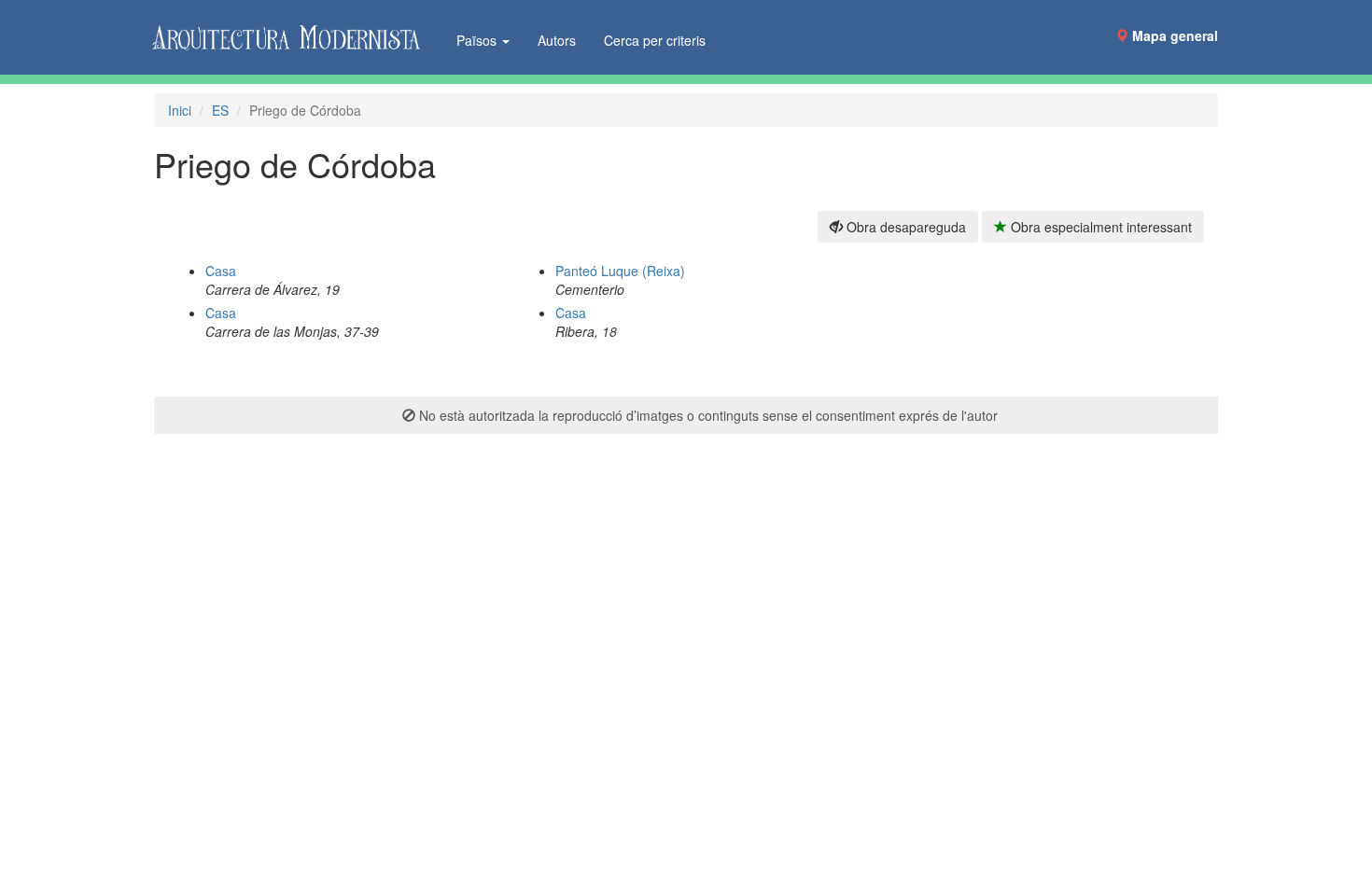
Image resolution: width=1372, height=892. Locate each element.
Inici (179, 110)
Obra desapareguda (904, 226)
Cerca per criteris (655, 40)
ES (220, 110)
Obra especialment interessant (1099, 226)
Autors (557, 40)
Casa (220, 270)
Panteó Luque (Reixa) (620, 270)
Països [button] (478, 40)
